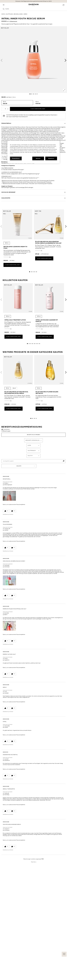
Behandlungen (18, 14)
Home (3, 14)
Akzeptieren (51, 158)
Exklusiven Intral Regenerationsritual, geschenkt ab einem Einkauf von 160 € (34, 1)
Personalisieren (16, 158)
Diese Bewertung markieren (8, 514)
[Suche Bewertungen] (63, 461)
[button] (9, 496)
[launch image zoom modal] (64, 90)
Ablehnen (38, 158)
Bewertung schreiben (33, 434)
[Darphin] (33, 5)
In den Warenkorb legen (38, 109)
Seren (25, 14)
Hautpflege (9, 14)
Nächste (33, 862)
